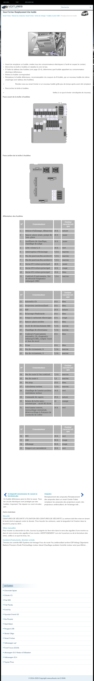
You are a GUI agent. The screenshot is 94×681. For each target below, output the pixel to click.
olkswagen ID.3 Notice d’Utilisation (17, 652)
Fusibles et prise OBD (53, 16)
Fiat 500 (7, 600)
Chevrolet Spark (10, 591)
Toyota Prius (9, 662)
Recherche (29, 2)
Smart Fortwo (7, 16)
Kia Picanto (8, 619)
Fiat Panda (8, 605)
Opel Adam (8, 624)
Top (17, 2)
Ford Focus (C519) (11, 648)
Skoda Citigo (9, 633)
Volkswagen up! (10, 643)
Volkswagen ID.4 (10, 657)
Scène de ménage (40, 16)
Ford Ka (7, 610)
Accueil (6, 2)
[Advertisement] (47, 23)
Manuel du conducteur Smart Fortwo (23, 16)
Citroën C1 (8, 595)
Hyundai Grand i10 (11, 614)
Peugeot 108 (9, 629)
